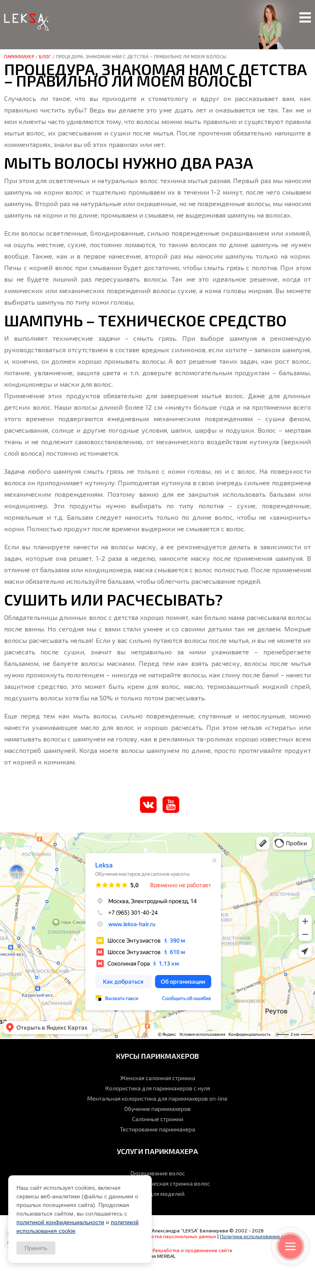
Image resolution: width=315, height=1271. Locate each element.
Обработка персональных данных (176, 1236)
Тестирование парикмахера (157, 1129)
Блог (45, 56)
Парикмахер (19, 56)
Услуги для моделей (157, 1193)
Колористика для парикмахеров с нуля (157, 1088)
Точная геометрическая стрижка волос (157, 1183)
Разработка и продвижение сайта (192, 1250)
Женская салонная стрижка (157, 1077)
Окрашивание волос (157, 1173)
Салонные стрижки (157, 1118)
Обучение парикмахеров (157, 1108)
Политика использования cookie (258, 1236)
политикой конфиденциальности (60, 1222)
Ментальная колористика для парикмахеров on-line (157, 1098)
